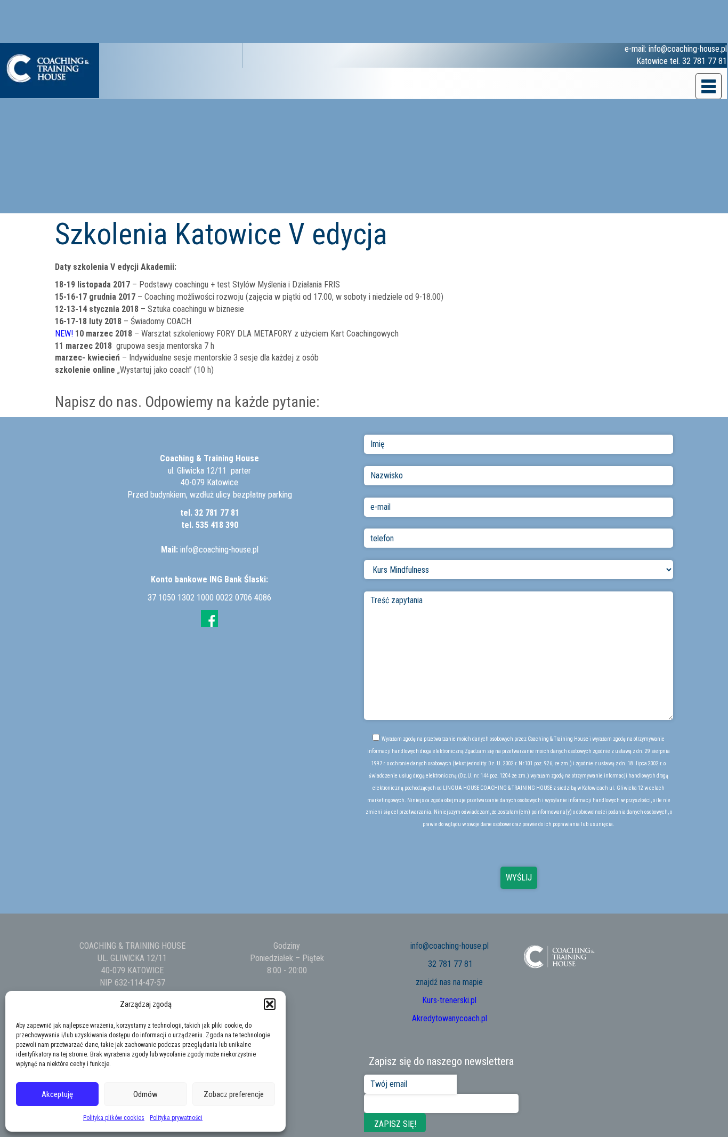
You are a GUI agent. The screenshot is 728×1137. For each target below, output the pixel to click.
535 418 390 (217, 525)
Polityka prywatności (176, 1118)
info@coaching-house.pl (219, 550)
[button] (269, 1004)
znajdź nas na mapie (449, 982)
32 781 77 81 (217, 513)
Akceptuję (57, 1094)
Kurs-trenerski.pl (449, 1000)
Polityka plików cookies (113, 1118)
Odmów (145, 1094)
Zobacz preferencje (234, 1094)
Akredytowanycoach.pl (449, 1018)
